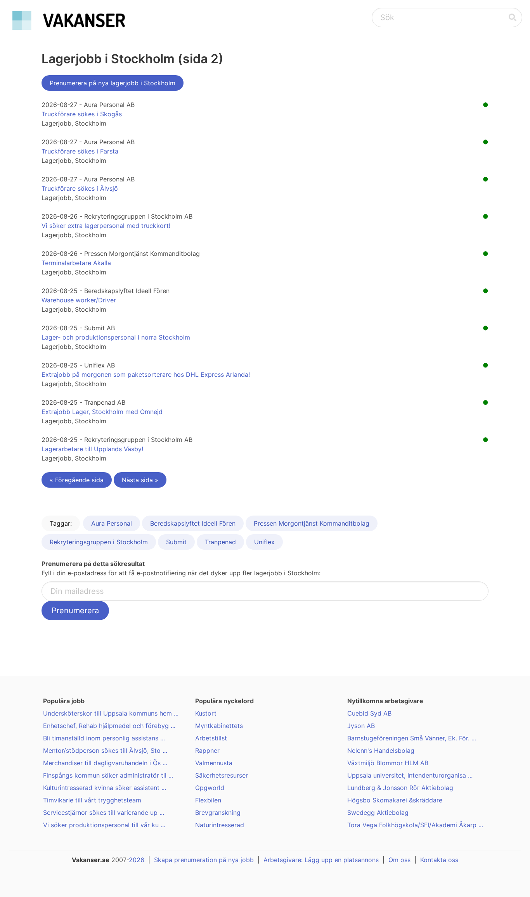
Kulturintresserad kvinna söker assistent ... (104, 788)
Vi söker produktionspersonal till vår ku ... (104, 825)
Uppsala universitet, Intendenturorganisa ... (410, 775)
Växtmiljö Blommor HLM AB (387, 763)
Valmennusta (213, 763)
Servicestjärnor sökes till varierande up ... (103, 812)
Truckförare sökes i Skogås (82, 114)
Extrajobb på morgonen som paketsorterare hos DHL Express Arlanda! (146, 374)
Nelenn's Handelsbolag (380, 750)
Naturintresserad (219, 825)
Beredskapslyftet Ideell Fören (193, 523)
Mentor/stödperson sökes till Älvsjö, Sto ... (105, 750)
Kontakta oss (439, 860)
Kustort (206, 713)
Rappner (207, 750)
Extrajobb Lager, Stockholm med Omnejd (102, 412)
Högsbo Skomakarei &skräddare (394, 800)
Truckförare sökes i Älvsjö (80, 188)
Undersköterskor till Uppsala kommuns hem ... (110, 713)
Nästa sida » (140, 480)
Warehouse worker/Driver (79, 300)
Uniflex (264, 542)
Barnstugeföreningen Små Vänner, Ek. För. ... (411, 738)
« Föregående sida (77, 480)
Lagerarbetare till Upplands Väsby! (92, 449)
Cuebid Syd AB (369, 713)
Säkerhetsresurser (221, 775)
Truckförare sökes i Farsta (80, 151)
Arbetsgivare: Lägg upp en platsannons (321, 860)
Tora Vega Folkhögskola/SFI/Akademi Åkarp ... (415, 825)
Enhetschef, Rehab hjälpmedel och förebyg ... (109, 726)
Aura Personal (111, 523)
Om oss (399, 860)
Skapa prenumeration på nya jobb (204, 860)
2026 (136, 860)
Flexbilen (208, 800)
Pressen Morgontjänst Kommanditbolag (311, 523)
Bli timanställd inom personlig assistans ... (104, 738)
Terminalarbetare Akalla (76, 263)
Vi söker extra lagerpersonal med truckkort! (106, 225)
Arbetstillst (211, 738)
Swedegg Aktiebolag (378, 812)
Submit (176, 542)
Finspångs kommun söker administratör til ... (108, 775)
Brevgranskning (218, 812)
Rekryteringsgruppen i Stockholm (99, 542)
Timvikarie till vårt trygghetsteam (92, 800)
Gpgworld (209, 788)
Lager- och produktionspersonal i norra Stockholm (116, 337)
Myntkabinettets (219, 726)
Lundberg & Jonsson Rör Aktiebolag (400, 788)
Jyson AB (361, 726)
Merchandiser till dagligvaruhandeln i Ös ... (105, 763)
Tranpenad (220, 542)
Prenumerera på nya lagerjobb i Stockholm (112, 83)
